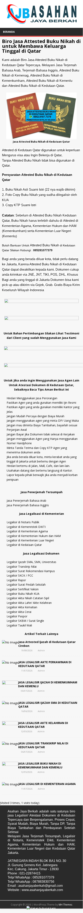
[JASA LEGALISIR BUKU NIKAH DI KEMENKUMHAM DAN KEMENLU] (10, 771)
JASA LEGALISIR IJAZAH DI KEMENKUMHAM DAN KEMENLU (47, 684)
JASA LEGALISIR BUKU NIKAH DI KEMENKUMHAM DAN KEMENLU (40, 765)
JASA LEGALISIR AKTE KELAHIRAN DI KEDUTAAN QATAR (43, 724)
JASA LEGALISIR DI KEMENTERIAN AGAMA (47, 784)
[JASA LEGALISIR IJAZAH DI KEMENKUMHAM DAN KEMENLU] (10, 690)
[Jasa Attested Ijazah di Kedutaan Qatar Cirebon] (10, 642)
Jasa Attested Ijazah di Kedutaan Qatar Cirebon (47, 643)
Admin (41, 650)
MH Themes (65, 904)
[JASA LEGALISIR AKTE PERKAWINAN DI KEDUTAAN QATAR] (10, 662)
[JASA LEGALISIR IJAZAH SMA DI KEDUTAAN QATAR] (10, 703)
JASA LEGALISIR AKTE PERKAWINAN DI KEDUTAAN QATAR (44, 664)
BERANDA (9, 32)
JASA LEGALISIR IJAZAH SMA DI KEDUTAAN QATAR (47, 704)
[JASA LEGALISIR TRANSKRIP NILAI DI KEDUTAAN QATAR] (10, 744)
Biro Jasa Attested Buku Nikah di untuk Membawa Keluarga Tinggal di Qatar (41, 46)
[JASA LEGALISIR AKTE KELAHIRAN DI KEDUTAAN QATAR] (10, 731)
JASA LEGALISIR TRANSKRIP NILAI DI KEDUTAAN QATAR (43, 745)
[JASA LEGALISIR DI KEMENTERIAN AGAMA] (10, 784)
